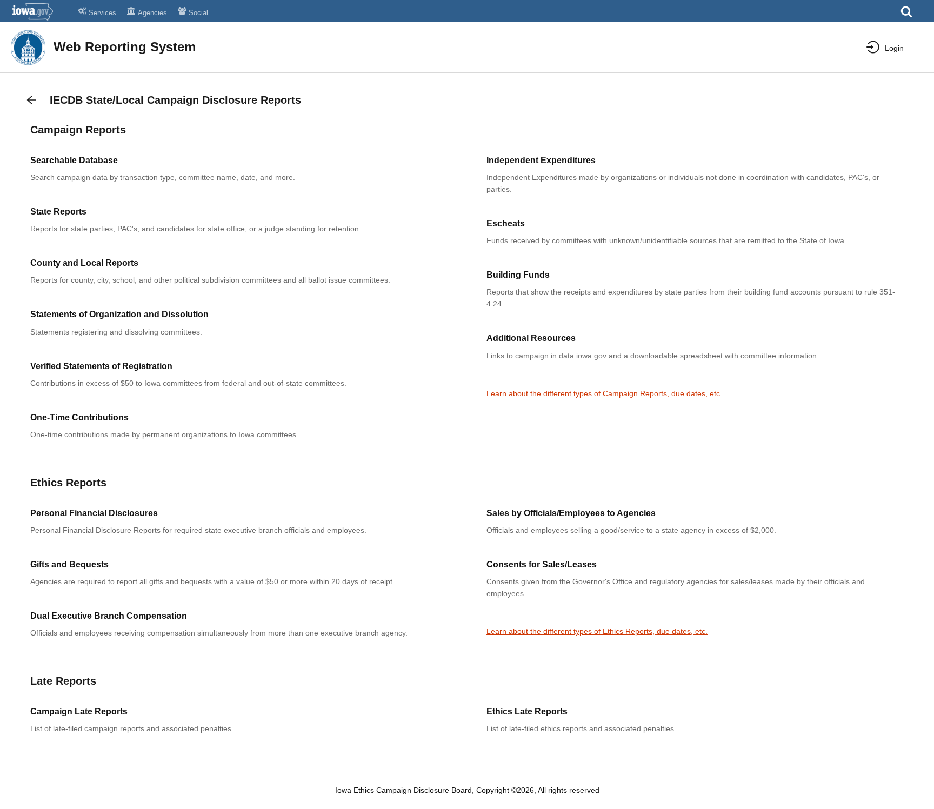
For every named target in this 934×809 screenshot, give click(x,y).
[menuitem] (885, 48)
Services (102, 13)
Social (198, 13)
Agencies (152, 13)
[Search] (906, 15)
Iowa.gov (39, 11)
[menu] (877, 47)
